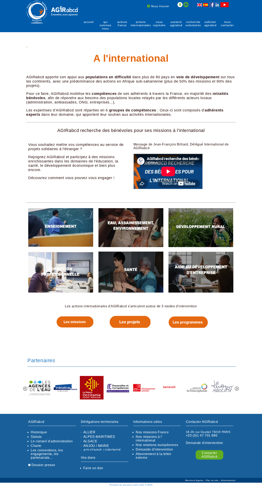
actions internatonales (141, 23)
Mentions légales (194, 480)
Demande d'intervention (154, 449)
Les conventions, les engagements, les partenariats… (47, 453)
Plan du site (212, 480)
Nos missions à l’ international (149, 438)
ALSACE (90, 441)
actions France (122, 23)
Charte (36, 445)
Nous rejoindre (159, 23)
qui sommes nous (105, 25)
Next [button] (237, 389)
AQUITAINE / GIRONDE (102, 450)
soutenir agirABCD (176, 23)
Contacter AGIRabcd (209, 454)
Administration (228, 480)
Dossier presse (42, 465)
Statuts (36, 436)
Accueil (89, 22)
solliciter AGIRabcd (210, 23)
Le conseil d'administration (52, 441)
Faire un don (93, 468)
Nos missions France (152, 432)
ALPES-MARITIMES (99, 436)
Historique (39, 432)
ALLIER (89, 432)
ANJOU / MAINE (96, 445)
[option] (39, 388)
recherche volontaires (193, 23)
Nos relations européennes (157, 445)
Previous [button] (25, 389)
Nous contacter (227, 23)
